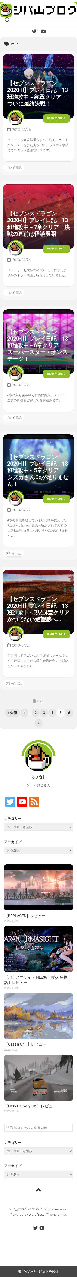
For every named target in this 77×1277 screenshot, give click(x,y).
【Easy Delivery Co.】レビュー (30, 1106)
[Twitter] (34, 31)
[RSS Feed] (34, 802)
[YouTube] (42, 31)
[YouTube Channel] (22, 802)
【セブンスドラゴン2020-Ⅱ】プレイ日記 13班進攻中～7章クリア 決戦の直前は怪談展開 (38, 223)
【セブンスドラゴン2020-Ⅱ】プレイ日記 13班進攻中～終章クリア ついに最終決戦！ (37, 93)
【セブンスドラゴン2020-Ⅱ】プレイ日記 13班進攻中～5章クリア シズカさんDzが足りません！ (38, 470)
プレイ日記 (14, 168)
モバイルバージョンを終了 (38, 1271)
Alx (64, 1215)
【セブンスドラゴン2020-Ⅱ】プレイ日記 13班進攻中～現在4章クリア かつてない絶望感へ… (41, 609)
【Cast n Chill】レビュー (25, 1044)
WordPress (37, 1215)
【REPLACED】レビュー (25, 915)
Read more (55, 118)
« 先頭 (12, 713)
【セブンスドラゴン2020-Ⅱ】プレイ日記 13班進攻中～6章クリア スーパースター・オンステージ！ (37, 345)
